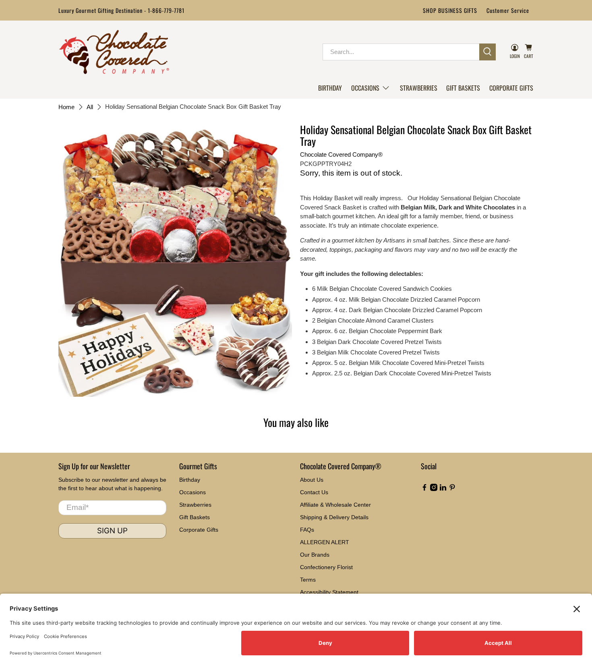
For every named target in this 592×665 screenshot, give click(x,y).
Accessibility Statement (329, 592)
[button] (370, 88)
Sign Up (112, 530)
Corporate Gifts (511, 88)
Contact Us (314, 492)
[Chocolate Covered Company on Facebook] (424, 489)
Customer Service (507, 10)
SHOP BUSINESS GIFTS (450, 10)
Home (66, 107)
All (90, 107)
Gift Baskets (463, 88)
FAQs (307, 529)
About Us (311, 479)
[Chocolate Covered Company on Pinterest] (452, 489)
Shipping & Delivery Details (334, 517)
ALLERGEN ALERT (324, 542)
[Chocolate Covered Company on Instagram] (433, 489)
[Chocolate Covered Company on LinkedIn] (443, 489)
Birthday (330, 88)
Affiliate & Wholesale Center (335, 504)
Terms (308, 579)
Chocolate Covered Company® (341, 154)
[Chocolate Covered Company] (114, 52)
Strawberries (418, 88)
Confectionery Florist (326, 567)
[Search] (487, 52)
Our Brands (314, 554)
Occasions (365, 88)
